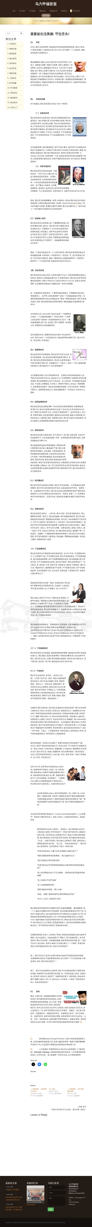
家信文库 (76, 11)
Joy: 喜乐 (52, 1089)
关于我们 (22, 11)
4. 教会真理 (11, 58)
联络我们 (64, 11)
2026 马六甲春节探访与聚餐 (34, 1202)
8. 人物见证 (11, 78)
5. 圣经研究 (11, 63)
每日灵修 (46, 15)
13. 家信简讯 (12, 102)
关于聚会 (32, 11)
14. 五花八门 (12, 107)
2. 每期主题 (11, 49)
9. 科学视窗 (11, 83)
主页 (13, 11)
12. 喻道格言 (12, 98)
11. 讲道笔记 (12, 93)
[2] (81, 1022)
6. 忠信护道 (11, 68)
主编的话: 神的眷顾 (12, 1190)
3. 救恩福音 (11, 54)
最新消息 (42, 11)
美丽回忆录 (53, 11)
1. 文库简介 (11, 44)
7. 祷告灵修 (11, 73)
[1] (77, 203)
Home (36, 21)
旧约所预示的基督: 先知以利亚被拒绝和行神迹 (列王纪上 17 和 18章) (14, 1199)
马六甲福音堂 (46, 3)
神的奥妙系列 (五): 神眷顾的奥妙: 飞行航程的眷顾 (14, 1209)
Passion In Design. (60, 1222)
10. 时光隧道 (12, 88)
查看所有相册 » (31, 1204)
